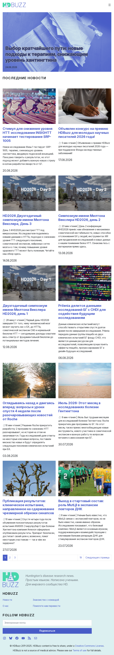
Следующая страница (97, 557)
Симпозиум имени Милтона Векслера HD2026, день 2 (81, 218)
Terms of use (79, 650)
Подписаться (47, 631)
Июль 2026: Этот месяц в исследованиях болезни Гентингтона (79, 407)
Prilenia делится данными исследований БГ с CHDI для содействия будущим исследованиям (82, 312)
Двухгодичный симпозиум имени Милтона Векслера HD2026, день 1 (25, 310)
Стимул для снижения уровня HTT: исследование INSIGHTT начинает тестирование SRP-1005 (27, 135)
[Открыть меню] (109, 5)
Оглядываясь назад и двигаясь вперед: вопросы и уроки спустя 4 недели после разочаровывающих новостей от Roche (28, 411)
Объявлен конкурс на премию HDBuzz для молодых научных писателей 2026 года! (83, 133)
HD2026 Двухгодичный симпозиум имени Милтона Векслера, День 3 (26, 220)
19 (81, 557)
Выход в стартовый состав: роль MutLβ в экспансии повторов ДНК (81, 505)
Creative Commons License (89, 645)
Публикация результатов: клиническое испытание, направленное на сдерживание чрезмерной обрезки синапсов (28, 507)
